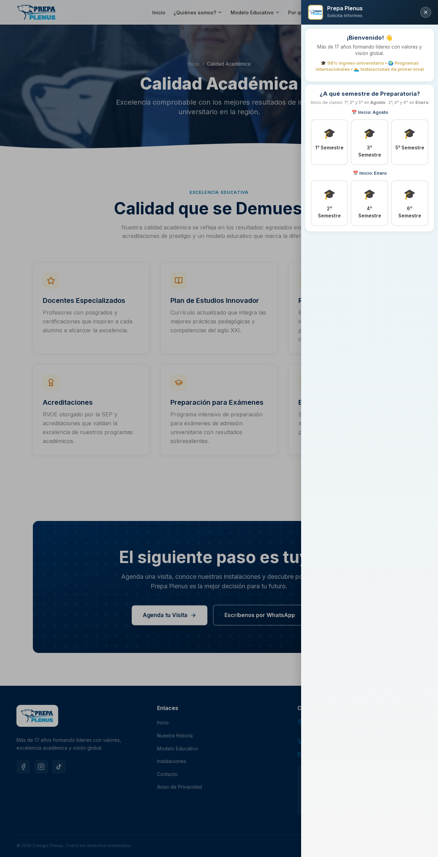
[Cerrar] (425, 12)
